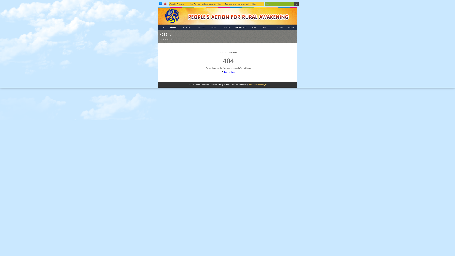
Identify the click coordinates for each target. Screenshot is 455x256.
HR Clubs (279, 27)
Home (162, 27)
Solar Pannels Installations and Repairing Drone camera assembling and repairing (204, 4)
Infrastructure (240, 27)
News (253, 27)
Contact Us (266, 27)
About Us (173, 27)
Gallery (213, 27)
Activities (186, 27)
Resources (226, 27)
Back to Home (229, 72)
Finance (291, 27)
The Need (201, 27)
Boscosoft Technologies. (258, 85)
